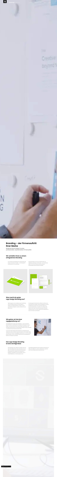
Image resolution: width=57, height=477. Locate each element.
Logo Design (31, 2)
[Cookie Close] (10, 466)
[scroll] (28, 223)
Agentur (41, 2)
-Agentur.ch (14, 2)
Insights (45, 2)
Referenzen (36, 2)
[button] (55, 1)
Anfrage (50, 2)
